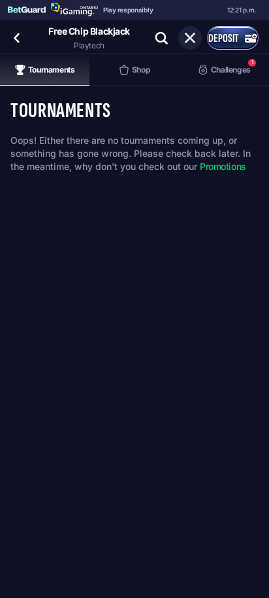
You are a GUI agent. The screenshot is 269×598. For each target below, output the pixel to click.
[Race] (190, 38)
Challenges (232, 66)
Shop (141, 70)
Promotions (223, 166)
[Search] (161, 38)
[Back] (17, 38)
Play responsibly (128, 10)
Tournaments (51, 70)
